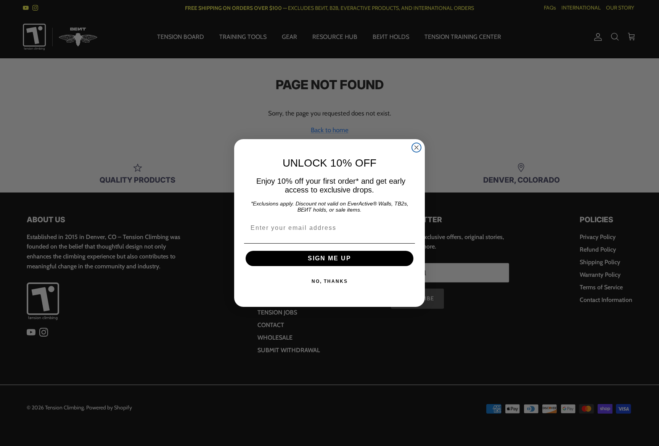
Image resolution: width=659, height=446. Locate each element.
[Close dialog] (416, 147)
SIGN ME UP (329, 258)
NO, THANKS (330, 281)
